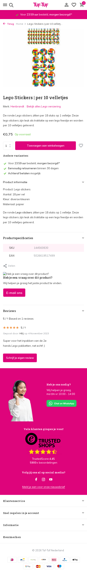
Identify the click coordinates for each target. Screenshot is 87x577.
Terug (10, 23)
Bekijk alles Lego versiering (44, 106)
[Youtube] (50, 479)
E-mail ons (14, 293)
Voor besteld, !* (34, 163)
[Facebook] (36, 479)
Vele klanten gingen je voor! (43, 429)
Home (19, 23)
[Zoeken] (10, 5)
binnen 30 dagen (33, 168)
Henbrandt (17, 106)
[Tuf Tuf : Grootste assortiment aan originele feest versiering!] (43, 5)
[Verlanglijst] (74, 5)
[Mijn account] (66, 5)
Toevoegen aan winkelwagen (45, 145)
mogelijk (24, 173)
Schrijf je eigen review (20, 357)
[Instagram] (43, 479)
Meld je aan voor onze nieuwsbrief (43, 486)
